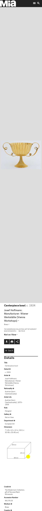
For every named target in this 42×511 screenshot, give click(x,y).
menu (34, 3)
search (38, 3)
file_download (6, 341)
